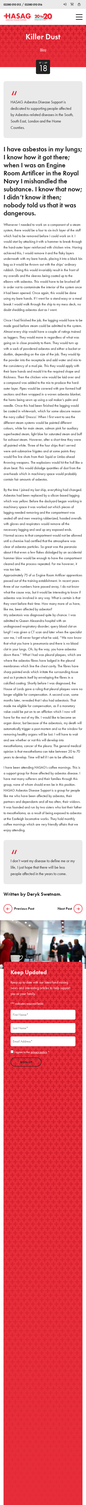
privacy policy (39, 1052)
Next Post (65, 908)
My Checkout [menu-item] (71, 4)
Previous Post (24, 908)
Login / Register (64, 4)
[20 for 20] (43, 16)
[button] (78, 16)
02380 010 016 (33, 4)
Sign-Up (26, 1062)
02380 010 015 (12, 4)
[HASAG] (17, 16)
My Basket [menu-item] (78, 4)
